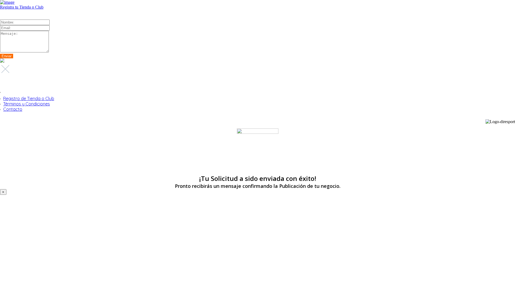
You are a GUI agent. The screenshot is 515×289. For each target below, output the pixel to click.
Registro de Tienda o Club (28, 98)
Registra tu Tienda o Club (21, 7)
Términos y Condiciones (26, 104)
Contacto (12, 109)
